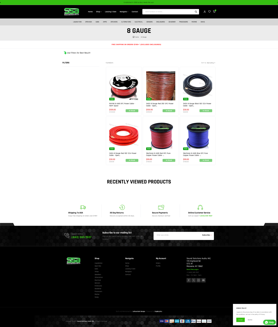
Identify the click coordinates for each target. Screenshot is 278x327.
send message (192, 269)
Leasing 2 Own (130, 269)
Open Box (88, 22)
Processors (183, 22)
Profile (158, 266)
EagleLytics (158, 311)
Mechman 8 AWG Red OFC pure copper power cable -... (158, 154)
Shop (127, 266)
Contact (128, 274)
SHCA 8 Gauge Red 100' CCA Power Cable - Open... (122, 154)
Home (137, 37)
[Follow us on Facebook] (189, 280)
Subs (97, 22)
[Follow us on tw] (193, 280)
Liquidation (77, 22)
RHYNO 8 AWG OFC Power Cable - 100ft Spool (122, 105)
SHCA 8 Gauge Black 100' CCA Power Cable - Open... (197, 105)
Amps (105, 22)
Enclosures (160, 22)
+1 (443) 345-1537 (193, 272)
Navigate (128, 271)
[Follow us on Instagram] (198, 280)
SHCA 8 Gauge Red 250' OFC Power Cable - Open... (159, 105)
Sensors (149, 22)
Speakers (114, 22)
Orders (158, 263)
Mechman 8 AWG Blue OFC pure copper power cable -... (195, 154)
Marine (194, 22)
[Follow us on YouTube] (203, 280)
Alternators (126, 22)
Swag (203, 22)
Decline (250, 320)
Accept (240, 320)
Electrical (139, 22)
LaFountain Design (139, 311)
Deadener (172, 22)
